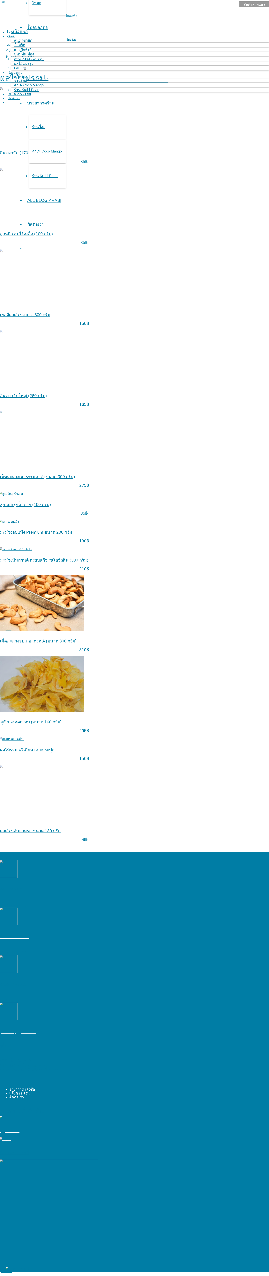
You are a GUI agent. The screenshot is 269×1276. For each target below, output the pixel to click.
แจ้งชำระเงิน (19, 1093)
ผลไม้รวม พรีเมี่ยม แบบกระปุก (27, 750)
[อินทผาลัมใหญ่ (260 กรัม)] (42, 384)
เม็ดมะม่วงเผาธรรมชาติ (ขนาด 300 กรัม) (37, 476)
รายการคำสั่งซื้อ (22, 1089)
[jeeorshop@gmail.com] (84, 1012)
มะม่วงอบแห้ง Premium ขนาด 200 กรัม (36, 532)
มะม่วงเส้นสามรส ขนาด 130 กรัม (30, 830)
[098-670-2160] (84, 869)
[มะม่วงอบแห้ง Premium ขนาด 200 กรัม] (9, 521)
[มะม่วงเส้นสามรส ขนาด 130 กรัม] (42, 820)
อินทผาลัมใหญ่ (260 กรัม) (23, 395)
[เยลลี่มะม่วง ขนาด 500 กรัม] (42, 304)
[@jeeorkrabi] (84, 1118)
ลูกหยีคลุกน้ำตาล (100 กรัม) (25, 504)
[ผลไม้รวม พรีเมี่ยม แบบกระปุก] (12, 739)
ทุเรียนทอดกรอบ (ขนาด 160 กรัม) (31, 722)
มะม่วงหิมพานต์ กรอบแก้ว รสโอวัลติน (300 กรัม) (44, 560)
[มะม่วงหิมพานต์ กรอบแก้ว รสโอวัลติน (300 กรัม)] (16, 549)
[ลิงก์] (36, 79)
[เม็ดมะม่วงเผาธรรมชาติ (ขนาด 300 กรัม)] (42, 465)
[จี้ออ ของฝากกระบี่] (84, 917)
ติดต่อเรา (16, 1097)
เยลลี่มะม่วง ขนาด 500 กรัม (25, 314)
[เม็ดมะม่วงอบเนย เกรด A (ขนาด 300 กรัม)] (42, 630)
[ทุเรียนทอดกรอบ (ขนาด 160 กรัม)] (42, 711)
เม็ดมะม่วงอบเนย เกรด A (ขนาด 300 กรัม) (38, 641)
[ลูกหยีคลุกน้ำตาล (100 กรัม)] (11, 493)
